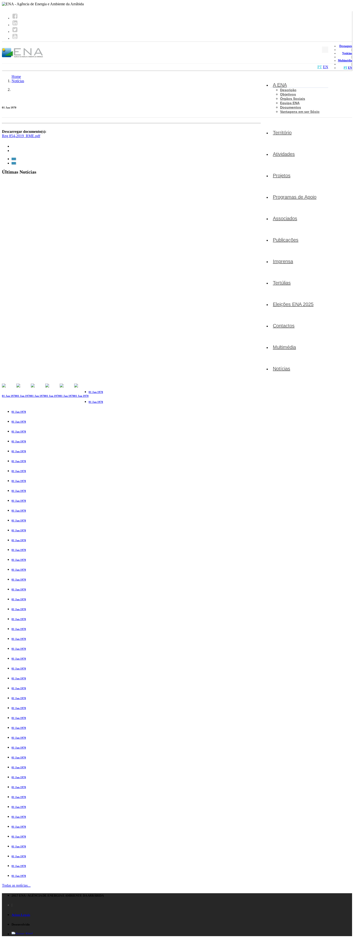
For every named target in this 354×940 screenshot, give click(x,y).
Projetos (281, 175)
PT (345, 67)
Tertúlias (282, 282)
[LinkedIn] (15, 25)
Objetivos (288, 94)
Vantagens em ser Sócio (300, 112)
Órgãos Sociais (292, 99)
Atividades (284, 154)
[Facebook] (15, 18)
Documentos (290, 107)
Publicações (285, 240)
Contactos (284, 325)
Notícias (347, 53)
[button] (14, 159)
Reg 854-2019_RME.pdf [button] (21, 136)
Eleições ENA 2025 (293, 304)
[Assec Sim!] (22, 934)
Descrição (288, 90)
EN (350, 67)
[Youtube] (15, 38)
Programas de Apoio (294, 197)
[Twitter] (15, 31)
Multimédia (345, 60)
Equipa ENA (290, 103)
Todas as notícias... (16, 885)
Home (16, 76)
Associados (285, 218)
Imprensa (283, 261)
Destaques (345, 46)
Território (282, 132)
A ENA (280, 85)
